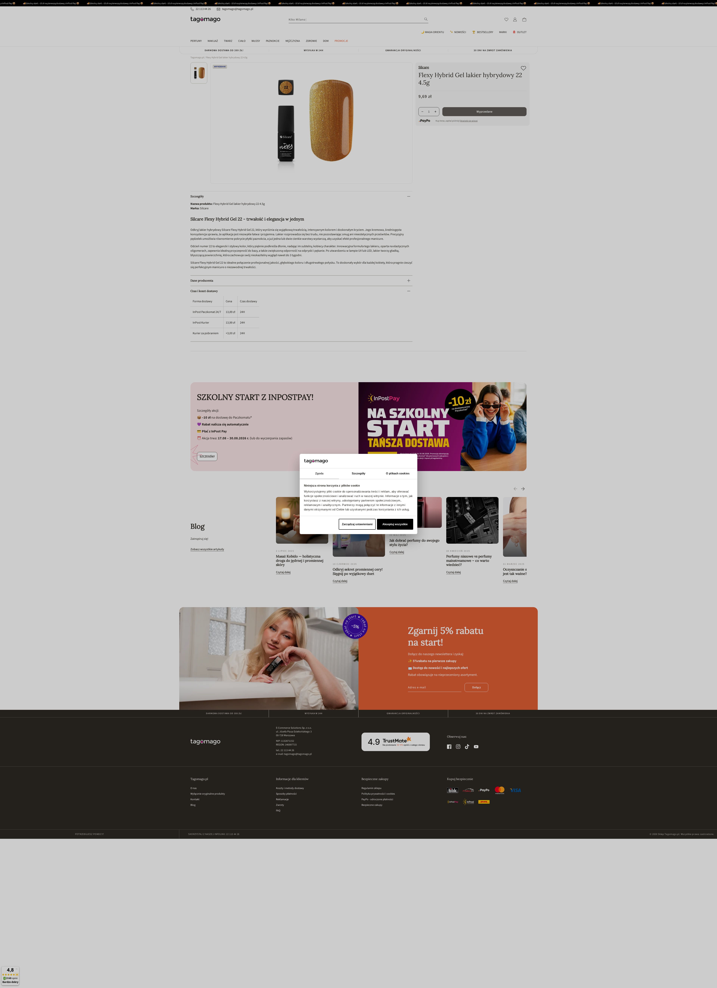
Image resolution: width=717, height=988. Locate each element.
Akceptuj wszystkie (395, 524)
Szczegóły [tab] (358, 473)
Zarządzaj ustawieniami (357, 524)
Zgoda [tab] (319, 473)
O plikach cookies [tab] (397, 473)
